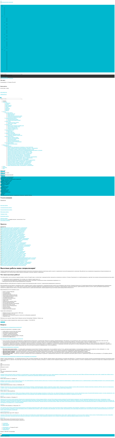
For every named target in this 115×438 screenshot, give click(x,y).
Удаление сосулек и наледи (13, 26)
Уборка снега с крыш (12, 27)
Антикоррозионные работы (11, 22)
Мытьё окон (10, 35)
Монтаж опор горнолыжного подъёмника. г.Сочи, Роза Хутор (20, 51)
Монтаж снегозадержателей (13, 42)
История (7, 8)
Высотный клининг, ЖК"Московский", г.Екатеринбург (19, 60)
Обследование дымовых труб (14, 31)
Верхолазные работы (12, 43)
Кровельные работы (9, 47)
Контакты (5, 71)
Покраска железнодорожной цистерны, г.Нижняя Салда (19, 67)
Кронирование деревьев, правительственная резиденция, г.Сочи (21, 53)
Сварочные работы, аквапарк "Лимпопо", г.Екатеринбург (19, 66)
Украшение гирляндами (10, 37)
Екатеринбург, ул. (6, 427)
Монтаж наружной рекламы (13, 45)
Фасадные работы (9, 17)
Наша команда (8, 10)
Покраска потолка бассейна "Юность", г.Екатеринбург (19, 58)
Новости (7, 14)
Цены (4, 70)
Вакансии (7, 13)
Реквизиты (7, 12)
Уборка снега (8, 25)
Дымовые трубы (8, 28)
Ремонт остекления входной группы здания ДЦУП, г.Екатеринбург (21, 64)
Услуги (4, 16)
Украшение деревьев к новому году (15, 39)
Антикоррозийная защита (13, 23)
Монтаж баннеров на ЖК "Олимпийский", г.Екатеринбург (20, 65)
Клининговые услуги (9, 34)
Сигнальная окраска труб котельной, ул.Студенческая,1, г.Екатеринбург (22, 61)
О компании (7, 7)
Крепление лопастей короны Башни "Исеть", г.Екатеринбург (20, 62)
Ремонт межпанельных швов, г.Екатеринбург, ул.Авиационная (20, 69)
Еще (4, 168)
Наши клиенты (8, 9)
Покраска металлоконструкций (14, 24)
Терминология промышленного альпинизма (9, 347)
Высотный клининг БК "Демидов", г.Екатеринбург (18, 63)
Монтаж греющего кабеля (13, 41)
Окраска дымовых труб (12, 32)
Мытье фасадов (11, 36)
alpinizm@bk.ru (3, 94)
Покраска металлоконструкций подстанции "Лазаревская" (20, 57)
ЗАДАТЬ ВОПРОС (4, 421)
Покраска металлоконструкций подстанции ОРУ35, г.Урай (20, 55)
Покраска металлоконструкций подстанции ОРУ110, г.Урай (20, 56)
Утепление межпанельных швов (14, 21)
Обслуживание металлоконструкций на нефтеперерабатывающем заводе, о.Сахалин (25, 54)
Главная (4, 5)
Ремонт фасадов (11, 19)
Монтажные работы (9, 40)
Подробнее (2, 171)
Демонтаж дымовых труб (13, 33)
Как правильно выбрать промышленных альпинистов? (11, 338)
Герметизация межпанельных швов (15, 20)
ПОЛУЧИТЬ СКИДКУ (5, 220)
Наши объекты (6, 49)
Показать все (3, 200)
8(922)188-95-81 (3, 92)
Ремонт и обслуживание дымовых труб (16, 29)
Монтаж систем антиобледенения (14, 46)
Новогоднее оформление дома (14, 38)
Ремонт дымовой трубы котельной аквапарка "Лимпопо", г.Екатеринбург (23, 52)
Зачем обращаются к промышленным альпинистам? (11, 327)
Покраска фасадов (11, 18)
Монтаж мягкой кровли (12, 48)
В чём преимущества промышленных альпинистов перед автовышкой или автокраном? (18, 356)
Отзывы (7, 11)
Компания (5, 6)
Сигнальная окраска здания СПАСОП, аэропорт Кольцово (20, 68)
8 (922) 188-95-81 (6, 428)
